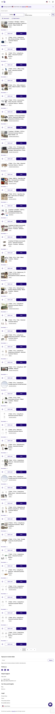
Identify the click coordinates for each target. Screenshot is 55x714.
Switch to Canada (26, 6)
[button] (27, 706)
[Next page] (34, 649)
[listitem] (27, 687)
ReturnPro (14, 711)
